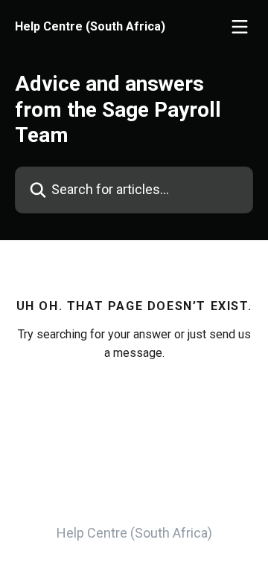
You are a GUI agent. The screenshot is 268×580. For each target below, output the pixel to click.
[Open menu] (239, 27)
